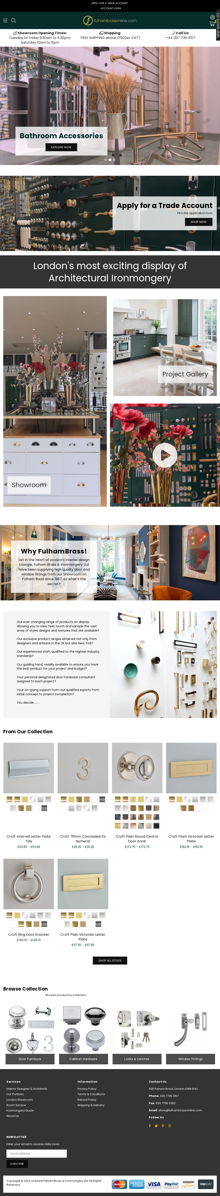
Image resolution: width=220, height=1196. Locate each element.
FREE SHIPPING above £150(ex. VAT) (110, 35)
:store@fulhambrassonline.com (179, 1110)
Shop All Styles (110, 961)
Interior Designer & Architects (26, 1089)
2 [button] (110, 160)
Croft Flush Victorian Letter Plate (191, 839)
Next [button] (213, 106)
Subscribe (17, 1163)
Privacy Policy (87, 1089)
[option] (40, 38)
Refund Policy (87, 1100)
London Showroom (19, 1100)
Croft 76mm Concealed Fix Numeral (83, 839)
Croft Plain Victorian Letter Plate (82, 937)
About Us (12, 1116)
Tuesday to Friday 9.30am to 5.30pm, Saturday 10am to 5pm (40, 38)
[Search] (13, 20)
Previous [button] (6, 106)
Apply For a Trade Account (109, 3)
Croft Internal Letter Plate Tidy (29, 839)
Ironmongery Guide (20, 1110)
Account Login (111, 8)
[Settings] (212, 17)
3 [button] (114, 160)
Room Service (16, 1105)
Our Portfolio (15, 1094)
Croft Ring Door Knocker (28, 934)
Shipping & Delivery (91, 1105)
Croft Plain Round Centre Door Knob (137, 839)
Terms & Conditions (91, 1094)
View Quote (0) (218, 25)
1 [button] (105, 160)
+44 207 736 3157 (180, 35)
